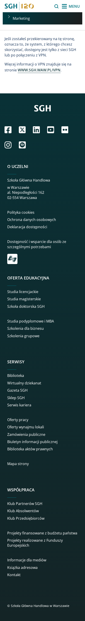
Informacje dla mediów (26, 560)
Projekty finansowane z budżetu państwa (42, 533)
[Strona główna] (19, 6)
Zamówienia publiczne (26, 434)
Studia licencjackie (22, 291)
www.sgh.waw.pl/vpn (39, 70)
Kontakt (14, 574)
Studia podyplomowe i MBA (30, 321)
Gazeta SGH (17, 390)
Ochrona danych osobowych (31, 219)
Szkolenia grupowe (23, 335)
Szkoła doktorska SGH (26, 306)
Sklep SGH (16, 397)
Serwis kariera (19, 405)
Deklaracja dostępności (27, 226)
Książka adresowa (22, 567)
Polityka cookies (20, 212)
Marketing (21, 18)
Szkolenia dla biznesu (25, 328)
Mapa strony (18, 463)
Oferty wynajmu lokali (25, 427)
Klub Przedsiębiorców (25, 518)
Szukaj (45, 6)
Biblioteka (15, 375)
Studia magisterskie (24, 298)
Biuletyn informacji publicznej (32, 441)
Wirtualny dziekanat (24, 383)
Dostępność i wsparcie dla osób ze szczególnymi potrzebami (36, 244)
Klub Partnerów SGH (24, 503)
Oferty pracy (17, 419)
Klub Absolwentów (23, 510)
